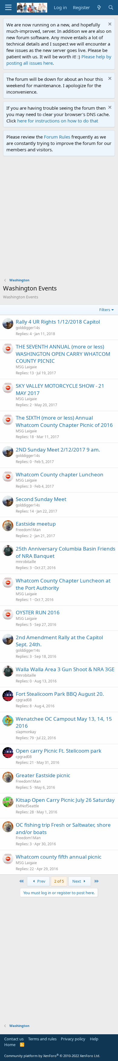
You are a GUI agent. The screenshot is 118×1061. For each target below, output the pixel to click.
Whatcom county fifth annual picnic (58, 856)
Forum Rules (57, 137)
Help (94, 1039)
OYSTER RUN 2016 (38, 612)
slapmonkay (26, 731)
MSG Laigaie (26, 366)
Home (9, 1044)
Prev (40, 881)
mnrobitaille (26, 561)
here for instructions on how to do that (57, 121)
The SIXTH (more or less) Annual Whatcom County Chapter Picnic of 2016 (64, 421)
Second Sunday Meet (41, 499)
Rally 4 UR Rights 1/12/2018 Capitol (58, 321)
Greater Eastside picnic (43, 775)
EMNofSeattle (27, 806)
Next (77, 881)
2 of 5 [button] (59, 881)
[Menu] (8, 7)
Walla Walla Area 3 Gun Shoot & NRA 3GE (65, 669)
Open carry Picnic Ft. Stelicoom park (58, 750)
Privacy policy (73, 1039)
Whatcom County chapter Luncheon (59, 474)
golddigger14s (28, 327)
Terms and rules (42, 1039)
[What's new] (99, 7)
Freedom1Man (28, 529)
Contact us (14, 1039)
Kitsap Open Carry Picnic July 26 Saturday (65, 799)
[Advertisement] (59, 218)
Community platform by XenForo (52, 1055)
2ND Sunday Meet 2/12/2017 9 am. (58, 449)
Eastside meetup (36, 523)
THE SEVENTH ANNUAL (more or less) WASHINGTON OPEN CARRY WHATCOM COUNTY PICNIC (63, 354)
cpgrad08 (24, 699)
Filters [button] (104, 309)
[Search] (111, 7)
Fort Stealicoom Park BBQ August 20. (60, 693)
